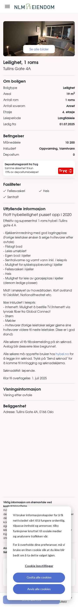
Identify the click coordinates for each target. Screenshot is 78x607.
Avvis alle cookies (39, 589)
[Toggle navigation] (7, 6)
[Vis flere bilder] (39, 38)
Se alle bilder (39, 49)
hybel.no (62, 354)
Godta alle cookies (39, 577)
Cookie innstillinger (39, 566)
